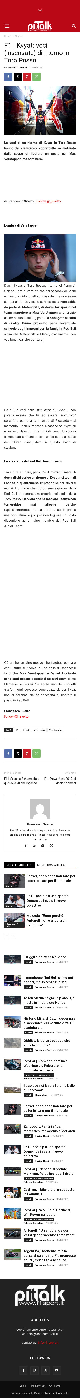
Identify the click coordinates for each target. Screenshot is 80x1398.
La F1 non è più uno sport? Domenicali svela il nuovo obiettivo (47, 900)
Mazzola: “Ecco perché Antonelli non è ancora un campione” (46, 920)
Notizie (19, 36)
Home (7, 36)
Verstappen (55, 729)
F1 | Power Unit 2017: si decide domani (60, 781)
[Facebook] (8, 77)
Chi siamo (55, 1385)
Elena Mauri (41, 1094)
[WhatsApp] (36, 77)
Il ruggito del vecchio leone (45, 957)
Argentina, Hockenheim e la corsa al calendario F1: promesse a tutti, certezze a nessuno (50, 1255)
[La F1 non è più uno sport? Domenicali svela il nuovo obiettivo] (14, 901)
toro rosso (39, 729)
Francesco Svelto (17, 67)
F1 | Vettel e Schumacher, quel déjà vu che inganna (21, 781)
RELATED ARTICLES (19, 865)
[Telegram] (44, 845)
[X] (18, 77)
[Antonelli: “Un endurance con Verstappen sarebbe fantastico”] (12, 1233)
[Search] (74, 26)
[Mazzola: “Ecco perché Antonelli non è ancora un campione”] (14, 920)
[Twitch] (34, 1370)
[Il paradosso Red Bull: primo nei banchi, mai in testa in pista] (12, 980)
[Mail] (35, 845)
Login (23, 1385)
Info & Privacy (37, 1385)
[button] (7, 26)
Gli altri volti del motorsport (39, 1075)
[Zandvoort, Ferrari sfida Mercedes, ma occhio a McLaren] (12, 1129)
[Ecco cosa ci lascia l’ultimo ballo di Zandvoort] (12, 1088)
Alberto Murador (44, 1115)
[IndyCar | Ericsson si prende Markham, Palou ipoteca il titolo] (12, 1171)
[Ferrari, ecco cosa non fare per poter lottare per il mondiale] (14, 881)
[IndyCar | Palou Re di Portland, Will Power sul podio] (12, 1213)
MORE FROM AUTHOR (51, 865)
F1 (17, 729)
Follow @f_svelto (48, 201)
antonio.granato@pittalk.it (40, 1334)
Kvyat (26, 729)
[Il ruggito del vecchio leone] (12, 959)
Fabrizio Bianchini (33, 1078)
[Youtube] (57, 1370)
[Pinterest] (27, 77)
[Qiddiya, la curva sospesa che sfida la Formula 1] (12, 1043)
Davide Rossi (42, 1135)
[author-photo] (40, 818)
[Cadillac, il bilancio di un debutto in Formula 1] (12, 1192)
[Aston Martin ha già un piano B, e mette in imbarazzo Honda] (12, 1000)
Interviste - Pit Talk (12, 924)
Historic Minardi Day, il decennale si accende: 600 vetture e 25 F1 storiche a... (50, 1023)
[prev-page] (6, 935)
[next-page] (13, 935)
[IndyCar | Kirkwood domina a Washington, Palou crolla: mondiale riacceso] (12, 1064)
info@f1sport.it (48, 1342)
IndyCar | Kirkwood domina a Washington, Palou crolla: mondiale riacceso (45, 1065)
